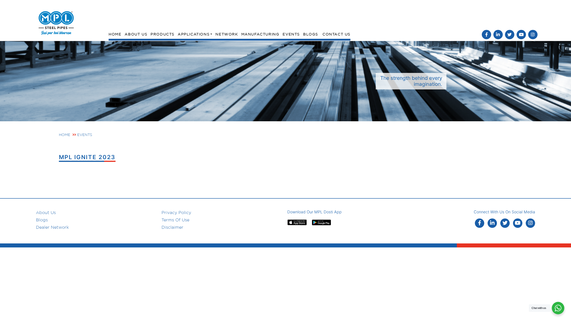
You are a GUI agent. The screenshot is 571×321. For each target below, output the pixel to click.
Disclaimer (172, 227)
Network (226, 34)
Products (162, 34)
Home (115, 34)
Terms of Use (175, 219)
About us (46, 212)
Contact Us (336, 34)
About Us (136, 34)
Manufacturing (260, 34)
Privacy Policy (176, 212)
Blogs (310, 34)
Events (291, 34)
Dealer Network (52, 227)
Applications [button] (193, 34)
